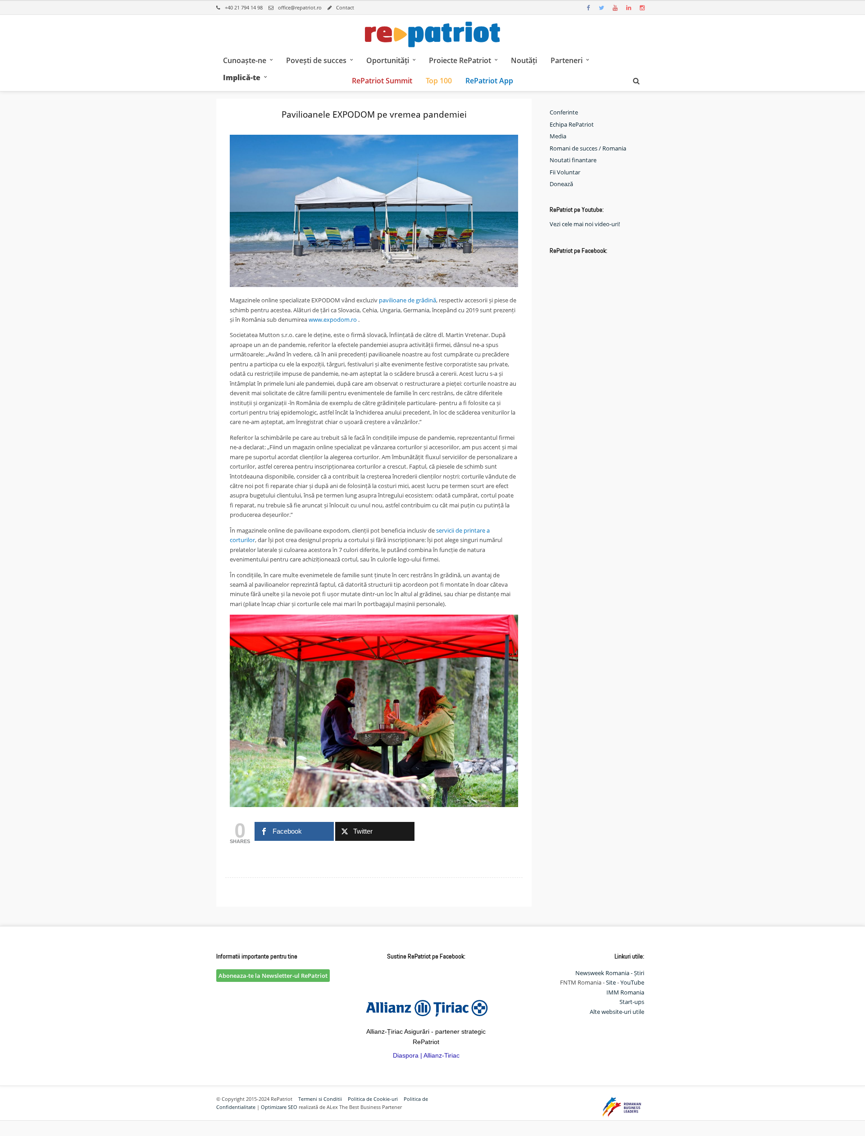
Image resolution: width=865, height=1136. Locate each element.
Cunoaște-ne (244, 60)
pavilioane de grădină (407, 300)
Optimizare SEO (279, 1107)
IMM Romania (625, 992)
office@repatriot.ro (300, 7)
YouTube (632, 982)
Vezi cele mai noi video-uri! (585, 224)
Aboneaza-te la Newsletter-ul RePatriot (273, 976)
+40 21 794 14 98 (244, 7)
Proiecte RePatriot (460, 60)
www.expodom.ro (333, 319)
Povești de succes (316, 60)
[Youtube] (615, 7)
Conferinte (564, 112)
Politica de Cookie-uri (373, 1098)
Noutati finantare (573, 160)
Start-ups (631, 1002)
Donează (561, 184)
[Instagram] (642, 7)
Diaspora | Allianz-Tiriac (426, 1055)
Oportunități (387, 60)
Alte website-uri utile (617, 1012)
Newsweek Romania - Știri (609, 973)
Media (558, 136)
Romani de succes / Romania (588, 148)
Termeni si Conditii (320, 1098)
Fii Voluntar (565, 172)
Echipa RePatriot (572, 124)
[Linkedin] (628, 7)
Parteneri (567, 60)
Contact (345, 7)
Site (611, 982)
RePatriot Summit (382, 81)
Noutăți (524, 60)
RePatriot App (489, 81)
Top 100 (439, 81)
